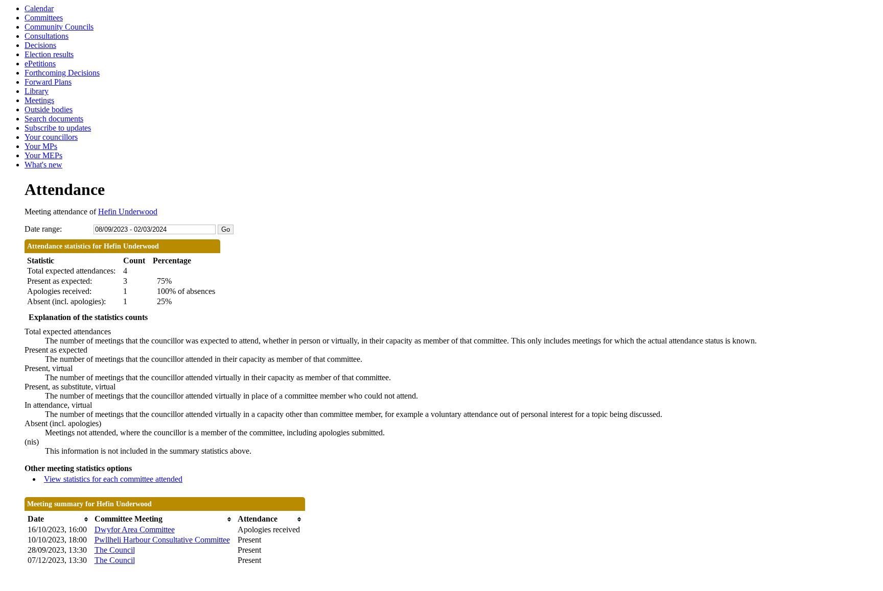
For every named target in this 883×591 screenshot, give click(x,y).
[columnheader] (58, 519)
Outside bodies (49, 109)
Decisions (40, 45)
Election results (49, 54)
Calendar (39, 8)
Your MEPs (43, 155)
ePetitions (40, 63)
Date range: (43, 229)
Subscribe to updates (58, 128)
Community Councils (59, 26)
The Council (115, 550)
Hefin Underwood (127, 211)
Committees (44, 17)
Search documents (54, 118)
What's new (43, 164)
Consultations (46, 36)
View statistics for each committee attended (113, 479)
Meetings (39, 100)
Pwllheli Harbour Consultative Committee (162, 539)
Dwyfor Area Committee (135, 529)
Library (37, 91)
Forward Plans (48, 82)
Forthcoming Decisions (62, 72)
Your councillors (51, 137)
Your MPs (41, 146)
